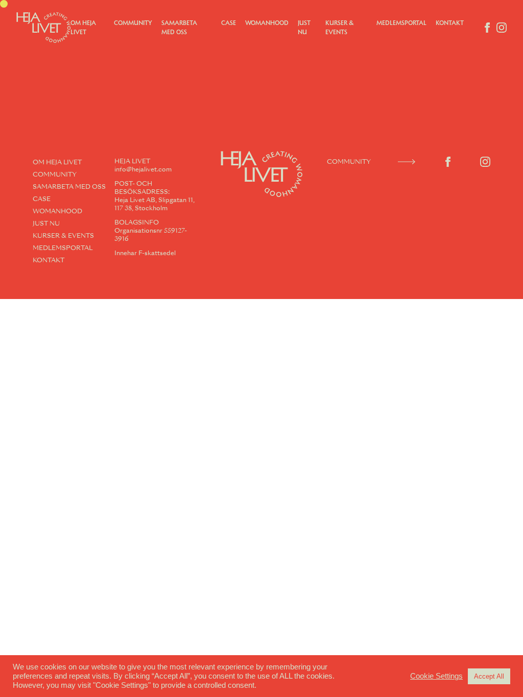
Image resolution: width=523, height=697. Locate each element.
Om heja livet (57, 162)
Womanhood (267, 23)
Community (133, 23)
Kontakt (450, 23)
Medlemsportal (401, 23)
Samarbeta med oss (69, 186)
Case (228, 23)
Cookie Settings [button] (436, 676)
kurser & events (63, 235)
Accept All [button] (489, 676)
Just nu (46, 223)
